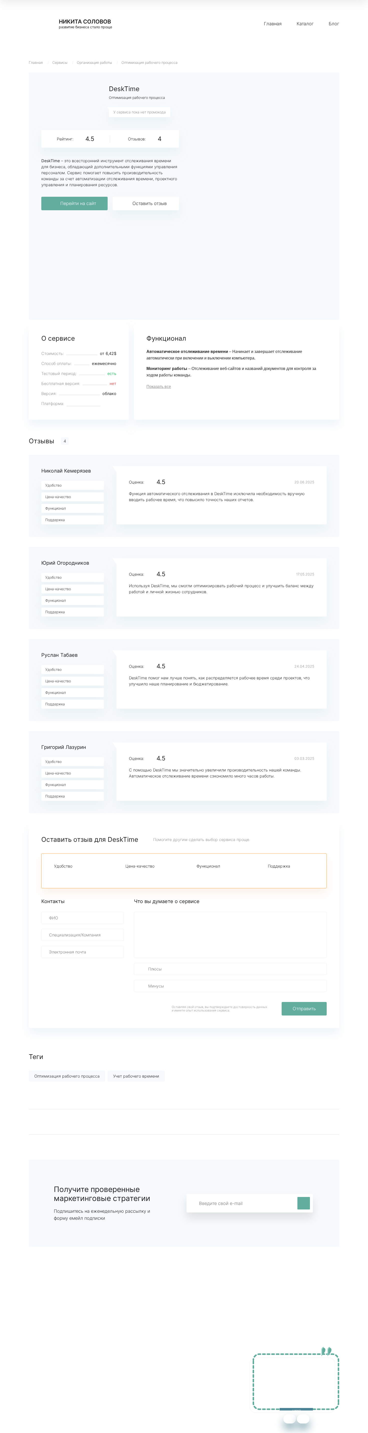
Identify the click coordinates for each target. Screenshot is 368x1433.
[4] (83, 875)
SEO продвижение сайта (53, 1379)
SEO (127, 1387)
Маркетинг (133, 1372)
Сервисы (59, 62)
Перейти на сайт (78, 203)
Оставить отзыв (149, 203)
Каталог (305, 23)
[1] (57, 875)
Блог (334, 23)
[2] (66, 875)
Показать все (158, 386)
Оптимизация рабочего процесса (149, 62)
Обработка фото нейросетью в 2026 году (69, 1387)
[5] (91, 875)
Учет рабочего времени (136, 1076)
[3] (74, 875)
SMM (128, 1379)
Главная (273, 23)
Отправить (304, 1008)
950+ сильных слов (48, 1372)
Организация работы (94, 62)
